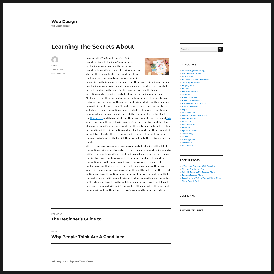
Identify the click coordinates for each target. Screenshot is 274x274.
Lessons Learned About (192, 175)
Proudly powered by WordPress (79, 261)
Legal (184, 109)
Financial (186, 88)
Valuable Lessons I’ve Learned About (198, 172)
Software (186, 127)
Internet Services (190, 106)
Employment (188, 85)
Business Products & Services (195, 79)
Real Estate (187, 121)
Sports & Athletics (190, 130)
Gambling (186, 94)
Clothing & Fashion (191, 82)
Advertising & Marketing (193, 70)
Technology (187, 133)
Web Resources (189, 145)
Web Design (64, 21)
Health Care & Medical (192, 100)
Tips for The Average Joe (193, 169)
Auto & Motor (188, 76)
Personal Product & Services (194, 115)
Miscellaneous (58, 74)
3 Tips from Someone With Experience (199, 166)
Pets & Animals (189, 118)
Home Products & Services (194, 103)
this (168, 118)
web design (187, 142)
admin (54, 66)
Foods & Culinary (190, 91)
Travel (185, 136)
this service (96, 118)
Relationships (188, 124)
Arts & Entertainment (192, 73)
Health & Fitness (189, 97)
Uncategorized (188, 139)
